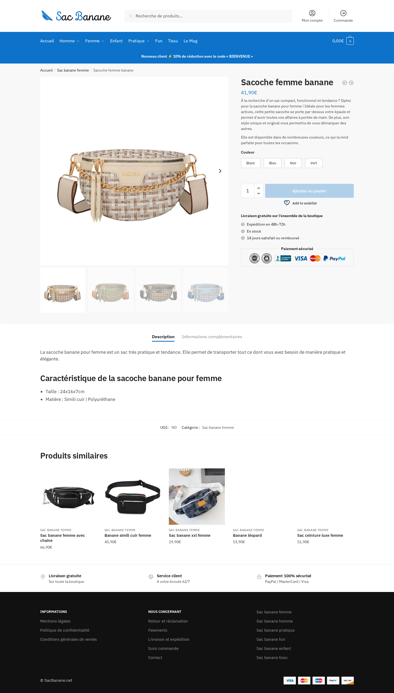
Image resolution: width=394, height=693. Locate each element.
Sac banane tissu (272, 657)
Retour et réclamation (168, 621)
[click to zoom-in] (134, 171)
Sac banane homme (275, 621)
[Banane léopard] (261, 496)
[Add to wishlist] (90, 475)
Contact (155, 657)
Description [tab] (163, 336)
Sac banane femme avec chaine (62, 538)
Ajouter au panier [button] (68, 558)
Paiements (157, 630)
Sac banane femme (73, 70)
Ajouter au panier (309, 190)
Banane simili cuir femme (128, 535)
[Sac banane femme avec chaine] (68, 496)
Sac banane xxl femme (189, 535)
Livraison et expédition (168, 639)
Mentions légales (55, 621)
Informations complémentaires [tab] (212, 336)
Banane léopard (247, 535)
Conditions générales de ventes (68, 639)
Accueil (46, 70)
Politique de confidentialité (64, 630)
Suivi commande (163, 648)
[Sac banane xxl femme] (197, 496)
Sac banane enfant (274, 648)
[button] (220, 171)
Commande (343, 20)
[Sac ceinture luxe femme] (325, 496)
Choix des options (132, 558)
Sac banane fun (271, 639)
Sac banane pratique (276, 630)
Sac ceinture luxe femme (320, 535)
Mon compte (312, 20)
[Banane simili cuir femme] (133, 496)
